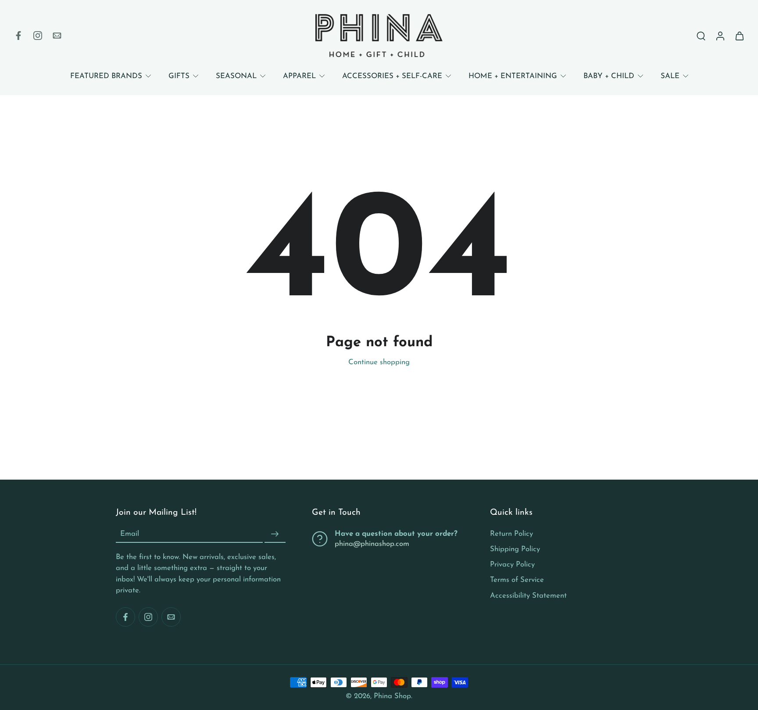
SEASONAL (236, 76)
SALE (670, 76)
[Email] (57, 35)
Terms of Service (517, 580)
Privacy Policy (512, 564)
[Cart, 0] (739, 35)
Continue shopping (379, 362)
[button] (201, 513)
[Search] (701, 35)
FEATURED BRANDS (106, 76)
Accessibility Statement (528, 595)
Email (129, 534)
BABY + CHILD (608, 76)
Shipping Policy (515, 549)
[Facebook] (18, 35)
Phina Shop (392, 696)
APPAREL (299, 76)
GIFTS (179, 76)
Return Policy (511, 534)
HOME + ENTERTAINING (512, 76)
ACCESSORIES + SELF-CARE (392, 76)
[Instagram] (37, 35)
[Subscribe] (275, 534)
